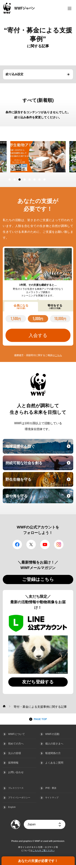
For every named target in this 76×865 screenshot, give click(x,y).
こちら (58, 355)
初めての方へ (16, 743)
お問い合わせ (16, 772)
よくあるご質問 (54, 762)
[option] (38, 156)
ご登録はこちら (38, 579)
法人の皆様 (14, 753)
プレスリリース (16, 788)
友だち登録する (38, 681)
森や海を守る (39, 498)
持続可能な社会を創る (39, 465)
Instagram (58, 544)
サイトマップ (51, 797)
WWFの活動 (52, 734)
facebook (17, 544)
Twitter (31, 544)
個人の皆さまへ (54, 743)
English (12, 807)
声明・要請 (50, 788)
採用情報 (13, 762)
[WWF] (4, 706)
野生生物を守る (39, 481)
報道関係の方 (53, 753)
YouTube (45, 544)
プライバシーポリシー (19, 797)
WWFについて (16, 734)
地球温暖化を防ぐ (39, 448)
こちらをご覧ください (43, 850)
